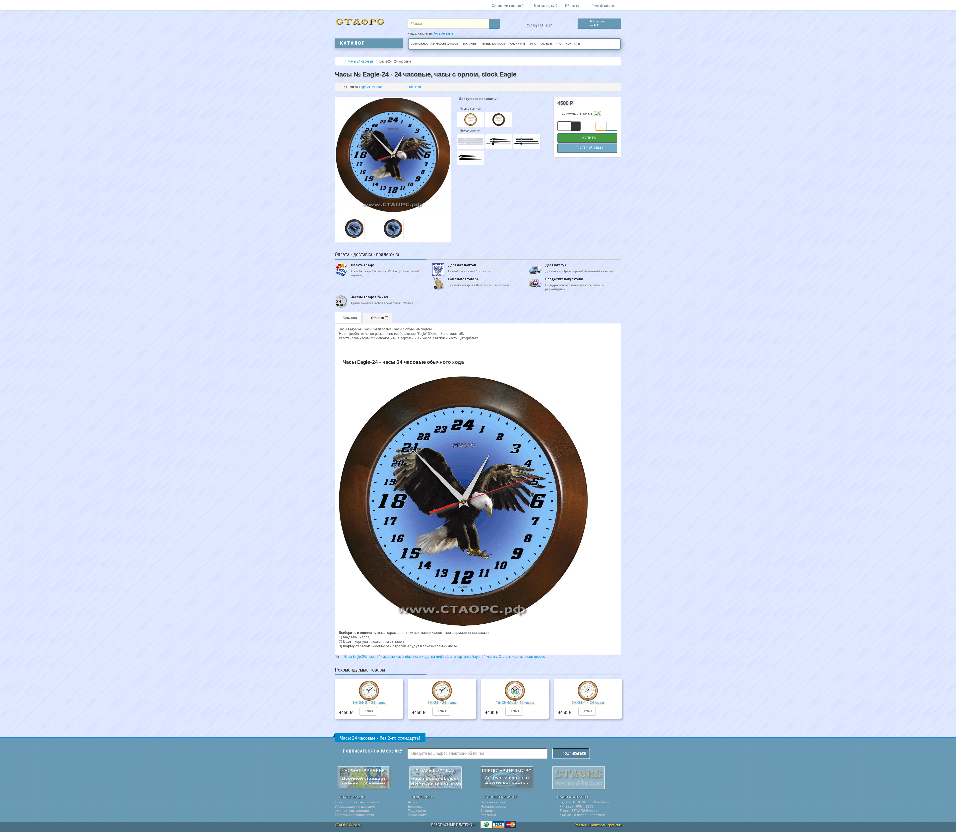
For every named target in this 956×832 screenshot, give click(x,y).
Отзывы (546, 43)
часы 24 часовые (381, 657)
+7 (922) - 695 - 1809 (575, 806)
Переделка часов (493, 43)
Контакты (573, 43)
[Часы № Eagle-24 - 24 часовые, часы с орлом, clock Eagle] (354, 228)
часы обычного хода (412, 657)
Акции (413, 802)
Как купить (518, 43)
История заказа (493, 806)
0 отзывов (414, 87)
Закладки (487, 811)
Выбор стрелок (470, 130)
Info (533, 43)
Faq (558, 43)
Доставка (415, 806)
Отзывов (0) (379, 318)
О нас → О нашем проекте (357, 802)
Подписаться (574, 754)
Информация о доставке (355, 806)
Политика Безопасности (354, 815)
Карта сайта (417, 815)
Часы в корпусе (470, 108)
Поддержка (417, 811)
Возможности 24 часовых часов (434, 43)
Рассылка (488, 815)
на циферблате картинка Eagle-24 (458, 657)
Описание (350, 317)
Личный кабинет (493, 802)
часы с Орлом (498, 657)
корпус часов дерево (528, 657)
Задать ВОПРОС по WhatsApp (583, 802)
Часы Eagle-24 (355, 657)
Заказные (469, 43)
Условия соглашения (352, 811)
